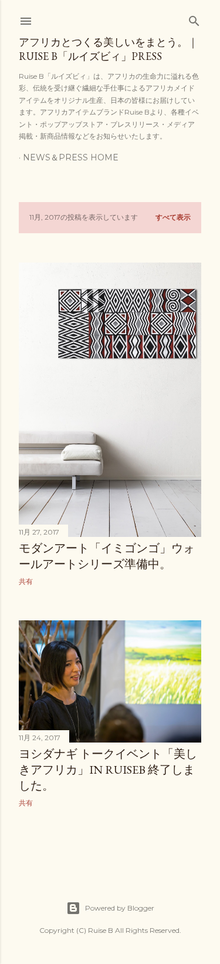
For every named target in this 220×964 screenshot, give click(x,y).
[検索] (194, 18)
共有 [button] (26, 581)
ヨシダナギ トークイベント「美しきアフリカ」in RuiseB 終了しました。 (108, 769)
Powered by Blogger (119, 907)
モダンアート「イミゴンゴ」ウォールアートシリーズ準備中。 (107, 556)
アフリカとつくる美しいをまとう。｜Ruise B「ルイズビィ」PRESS (108, 49)
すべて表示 (173, 217)
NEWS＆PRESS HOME (71, 157)
